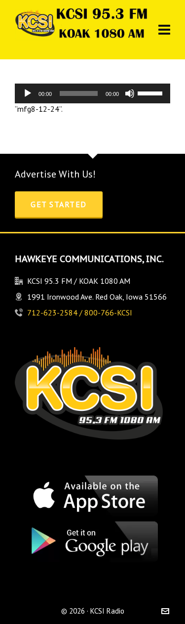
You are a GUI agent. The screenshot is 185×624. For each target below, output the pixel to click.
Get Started (59, 204)
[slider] (151, 92)
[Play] (28, 93)
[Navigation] (164, 29)
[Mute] (130, 93)
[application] (92, 93)
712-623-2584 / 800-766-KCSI (79, 312)
